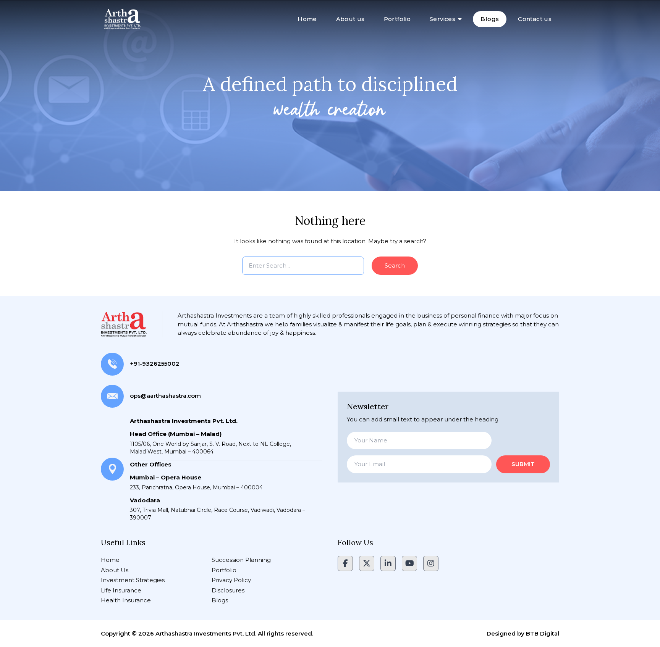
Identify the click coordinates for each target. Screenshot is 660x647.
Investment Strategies (133, 580)
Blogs (489, 19)
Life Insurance (121, 590)
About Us (114, 570)
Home (307, 19)
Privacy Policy (231, 580)
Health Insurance (126, 600)
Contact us (535, 19)
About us (350, 19)
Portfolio (397, 19)
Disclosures (228, 590)
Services (442, 19)
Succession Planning (241, 559)
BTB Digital (542, 633)
